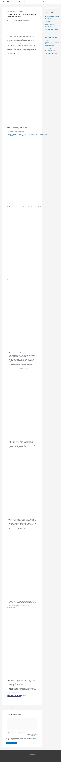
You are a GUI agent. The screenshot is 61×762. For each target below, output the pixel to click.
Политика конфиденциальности (28, 757)
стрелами (11, 443)
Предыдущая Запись (10, 707)
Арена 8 (24, 17)
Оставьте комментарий (11, 17)
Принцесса (21, 525)
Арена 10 (18, 17)
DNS (24, 1)
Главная (20, 1)
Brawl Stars (29, 1)
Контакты (56, 1)
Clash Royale (50, 1)
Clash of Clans (35, 1)
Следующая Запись (33, 707)
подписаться (34, 738)
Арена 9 (28, 17)
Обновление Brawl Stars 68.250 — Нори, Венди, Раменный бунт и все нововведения (51, 20)
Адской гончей (15, 681)
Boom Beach (43, 1)
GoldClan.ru (6, 2)
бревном (16, 443)
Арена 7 (21, 17)
